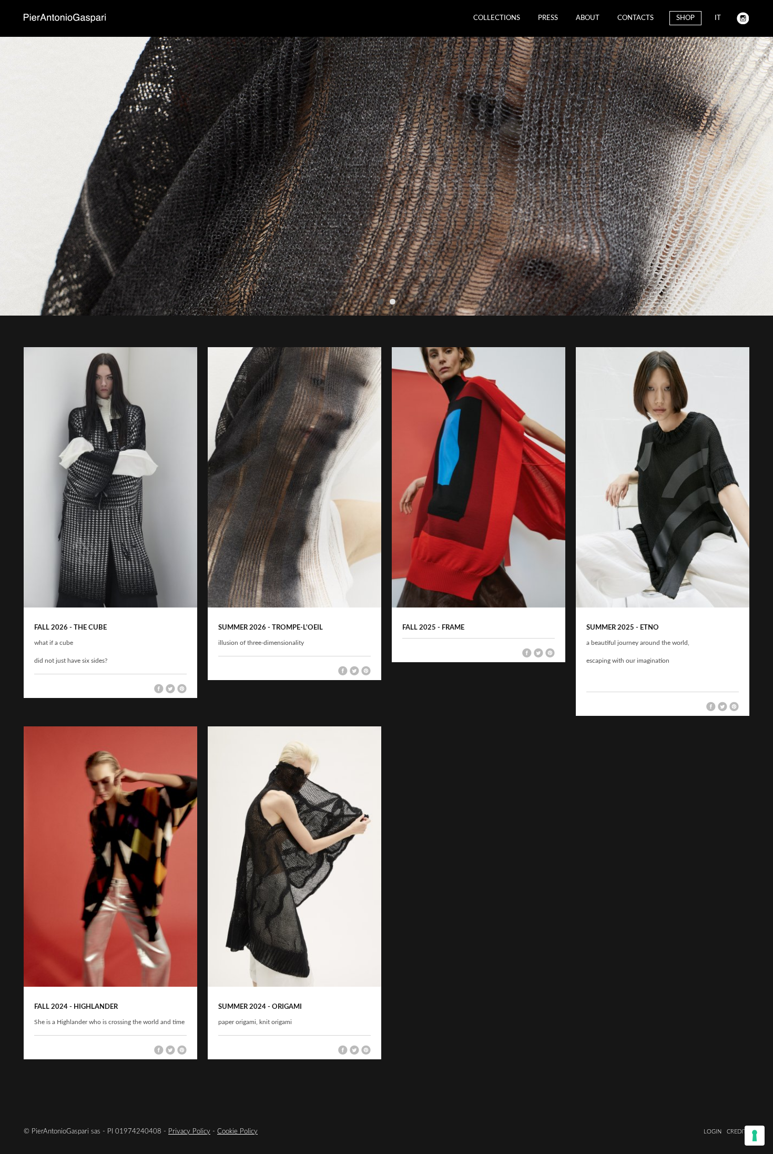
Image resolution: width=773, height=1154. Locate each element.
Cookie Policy (237, 1131)
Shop (685, 18)
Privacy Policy (189, 1131)
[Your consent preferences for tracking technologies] (755, 1136)
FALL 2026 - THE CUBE (70, 627)
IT (718, 18)
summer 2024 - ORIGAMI (260, 1007)
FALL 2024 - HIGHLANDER (76, 1007)
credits (738, 1132)
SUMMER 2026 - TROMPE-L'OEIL (270, 627)
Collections (496, 18)
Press (548, 18)
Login (712, 1132)
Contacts (635, 18)
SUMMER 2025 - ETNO (622, 627)
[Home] (65, 18)
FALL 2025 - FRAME (433, 627)
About (587, 18)
